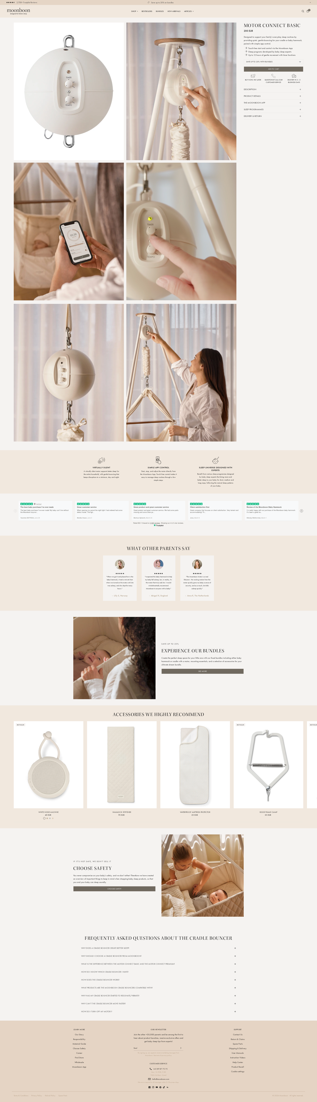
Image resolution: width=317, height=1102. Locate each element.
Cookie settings (237, 1071)
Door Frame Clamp (268, 812)
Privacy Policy (36, 1095)
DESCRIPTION (250, 89)
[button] (202, 671)
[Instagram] (153, 1086)
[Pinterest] (160, 1086)
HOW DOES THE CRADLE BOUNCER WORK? (100, 979)
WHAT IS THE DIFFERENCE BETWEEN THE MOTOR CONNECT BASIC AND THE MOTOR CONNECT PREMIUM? (128, 964)
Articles (188, 11)
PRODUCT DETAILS (252, 96)
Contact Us (237, 1034)
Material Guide (79, 1043)
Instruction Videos (237, 1057)
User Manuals (238, 1053)
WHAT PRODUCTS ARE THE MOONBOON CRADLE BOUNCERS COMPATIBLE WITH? (117, 987)
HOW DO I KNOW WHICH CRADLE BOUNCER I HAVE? (104, 972)
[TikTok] (164, 1086)
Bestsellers (147, 11)
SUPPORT (238, 1029)
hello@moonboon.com (160, 1079)
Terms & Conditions (21, 1095)
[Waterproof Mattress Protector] (195, 764)
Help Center (238, 1062)
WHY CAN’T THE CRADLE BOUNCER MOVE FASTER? (103, 1003)
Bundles (160, 11)
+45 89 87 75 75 (160, 1069)
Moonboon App (79, 1066)
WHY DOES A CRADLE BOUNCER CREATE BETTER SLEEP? (105, 948)
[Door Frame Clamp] (268, 764)
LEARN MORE (79, 1029)
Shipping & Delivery (237, 1048)
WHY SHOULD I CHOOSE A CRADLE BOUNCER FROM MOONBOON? (111, 956)
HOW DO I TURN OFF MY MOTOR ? (96, 1011)
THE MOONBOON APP (254, 102)
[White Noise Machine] (48, 764)
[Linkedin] (168, 1086)
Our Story (79, 1034)
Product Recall (238, 1066)
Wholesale (79, 1062)
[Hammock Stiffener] (122, 764)
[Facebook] (150, 1086)
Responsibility (79, 1039)
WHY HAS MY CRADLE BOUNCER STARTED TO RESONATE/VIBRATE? (110, 995)
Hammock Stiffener (122, 812)
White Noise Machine (48, 812)
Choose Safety (79, 1048)
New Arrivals (174, 11)
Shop (133, 11)
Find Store (79, 1057)
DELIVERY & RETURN (253, 116)
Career (79, 1053)
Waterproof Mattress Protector (195, 812)
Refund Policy (50, 1095)
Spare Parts (238, 1043)
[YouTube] (157, 1086)
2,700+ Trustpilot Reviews (27, 2)
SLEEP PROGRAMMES (254, 109)
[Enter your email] (180, 1048)
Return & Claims (238, 1039)
